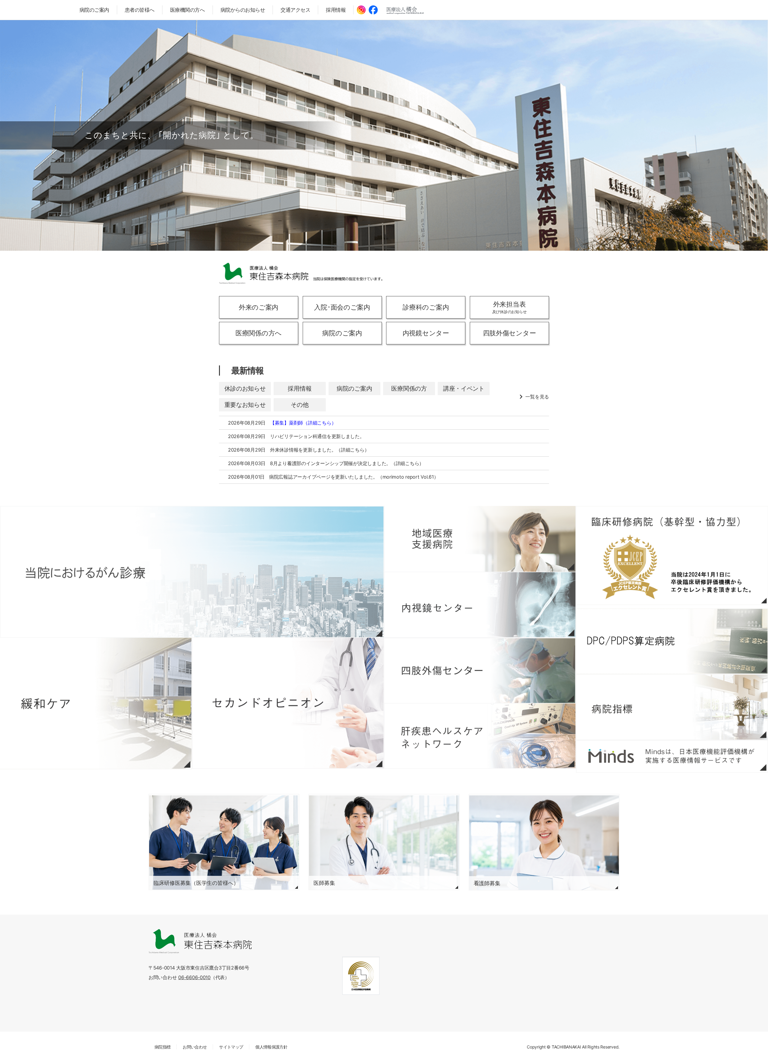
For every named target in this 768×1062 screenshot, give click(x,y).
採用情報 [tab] (299, 388)
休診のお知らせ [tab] (245, 388)
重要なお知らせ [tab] (245, 404)
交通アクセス (295, 10)
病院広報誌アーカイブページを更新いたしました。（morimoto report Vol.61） (353, 477)
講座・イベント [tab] (463, 388)
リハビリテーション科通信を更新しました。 (317, 436)
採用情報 (336, 10)
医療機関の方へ (187, 10)
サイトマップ (231, 1046)
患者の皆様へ (139, 10)
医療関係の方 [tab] (409, 388)
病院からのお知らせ (242, 10)
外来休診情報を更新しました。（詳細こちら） (319, 450)
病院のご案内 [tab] (354, 388)
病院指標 (162, 1046)
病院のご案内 (94, 10)
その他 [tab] (299, 404)
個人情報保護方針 (271, 1046)
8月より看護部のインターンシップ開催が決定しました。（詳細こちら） (347, 463)
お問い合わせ (195, 1046)
